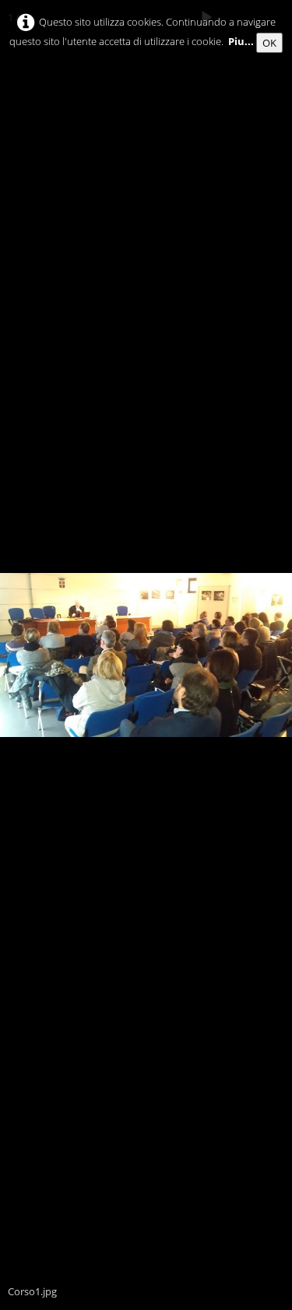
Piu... (241, 41)
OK (269, 43)
